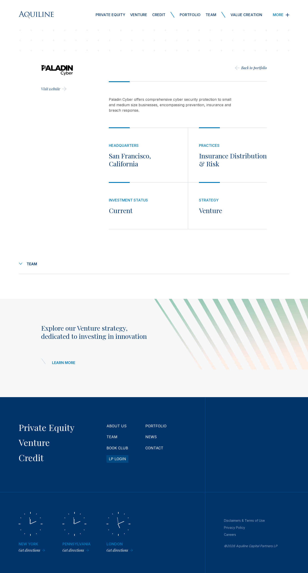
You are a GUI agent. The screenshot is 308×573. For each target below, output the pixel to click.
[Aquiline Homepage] (36, 15)
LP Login (117, 459)
